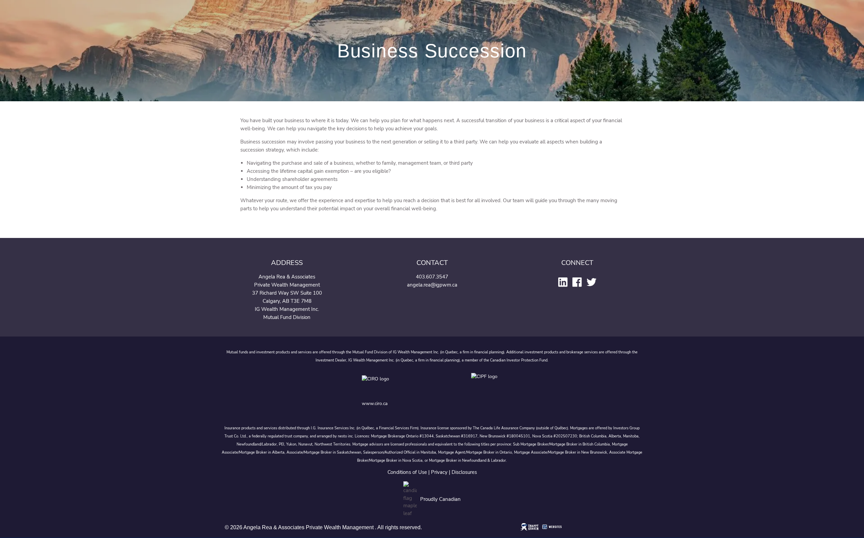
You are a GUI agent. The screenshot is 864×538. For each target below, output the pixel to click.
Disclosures (464, 472)
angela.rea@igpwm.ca (432, 284)
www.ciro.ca (374, 403)
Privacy (439, 472)
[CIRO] (397, 384)
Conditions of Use (407, 472)
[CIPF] (486, 384)
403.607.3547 (432, 276)
